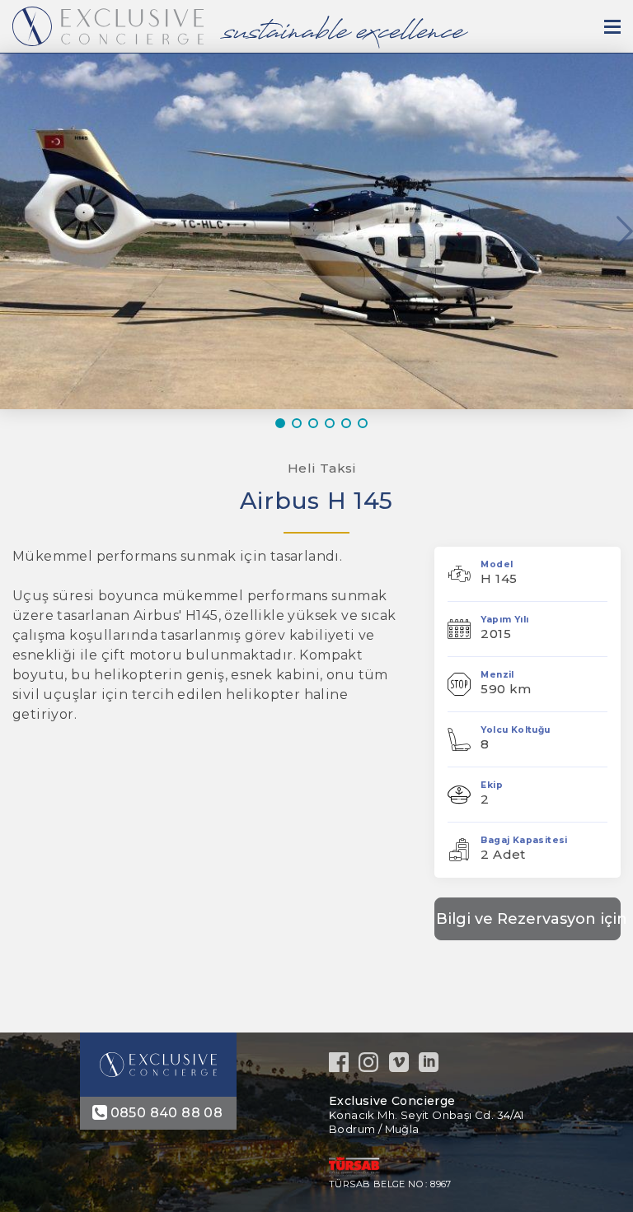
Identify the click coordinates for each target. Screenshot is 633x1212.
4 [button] (333, 423)
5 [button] (349, 423)
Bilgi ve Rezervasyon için (528, 919)
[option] (316, 231)
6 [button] (366, 423)
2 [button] (300, 423)
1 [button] (283, 423)
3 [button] (316, 423)
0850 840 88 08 (166, 1113)
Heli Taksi (322, 468)
